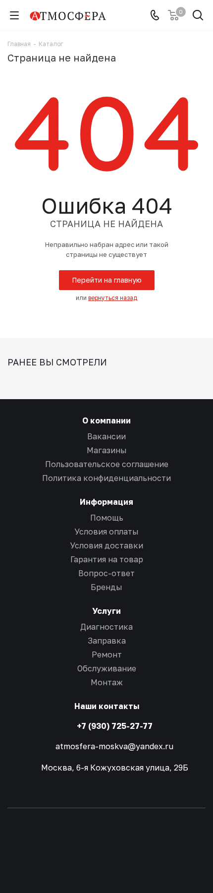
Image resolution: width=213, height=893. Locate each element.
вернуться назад (112, 297)
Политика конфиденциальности (106, 478)
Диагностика (106, 627)
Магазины (107, 450)
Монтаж (107, 682)
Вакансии (106, 436)
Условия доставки (106, 545)
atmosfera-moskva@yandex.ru (114, 746)
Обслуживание (106, 668)
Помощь (106, 518)
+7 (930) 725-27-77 (115, 726)
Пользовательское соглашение (106, 464)
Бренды (106, 587)
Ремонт (107, 654)
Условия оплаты (106, 531)
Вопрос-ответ (106, 573)
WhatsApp (106, 858)
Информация (106, 502)
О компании (106, 420)
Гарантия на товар (106, 559)
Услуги (106, 611)
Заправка (107, 641)
